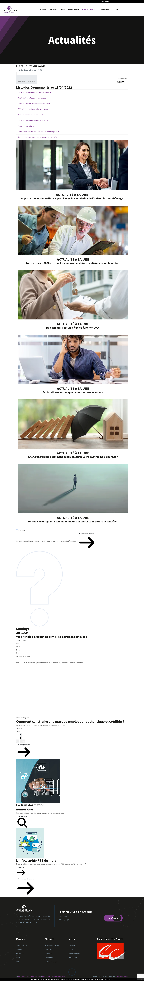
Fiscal (18, 958)
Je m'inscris (113, 918)
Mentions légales (34, 976)
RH (17, 962)
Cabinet (72, 945)
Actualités (73, 958)
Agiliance (21, 976)
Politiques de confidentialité (53, 976)
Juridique (20, 953)
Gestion (19, 949)
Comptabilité (21, 945)
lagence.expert (122, 976)
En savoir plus (108, 979)
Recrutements (74, 953)
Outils (71, 949)
